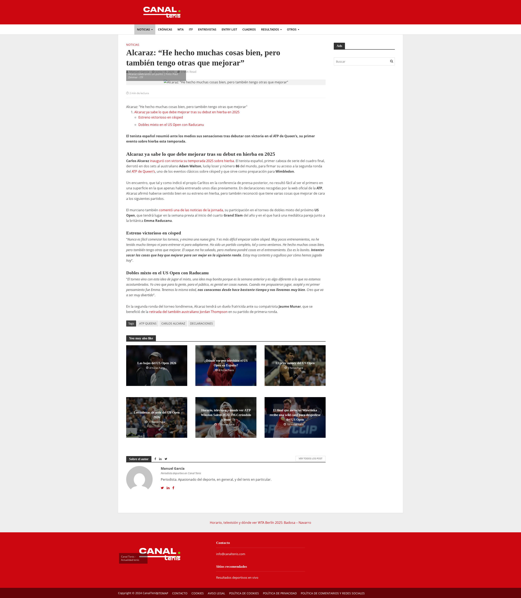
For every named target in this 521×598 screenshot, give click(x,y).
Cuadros (249, 29)
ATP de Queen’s (143, 171)
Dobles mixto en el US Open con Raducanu (171, 124)
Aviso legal (216, 593)
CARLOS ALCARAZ (173, 323)
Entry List (229, 29)
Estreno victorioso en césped (160, 117)
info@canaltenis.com (230, 554)
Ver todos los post (310, 458)
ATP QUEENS (148, 323)
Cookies (198, 593)
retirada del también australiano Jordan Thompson (188, 311)
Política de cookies (244, 593)
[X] (162, 488)
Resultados (270, 29)
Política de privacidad (280, 593)
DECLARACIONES (201, 323)
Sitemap (162, 593)
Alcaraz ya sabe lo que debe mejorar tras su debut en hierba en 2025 (187, 112)
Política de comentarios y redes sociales (333, 593)
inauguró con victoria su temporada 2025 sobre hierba (192, 161)
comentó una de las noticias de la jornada (191, 210)
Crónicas (165, 29)
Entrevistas (207, 29)
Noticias (143, 29)
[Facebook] (173, 488)
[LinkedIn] (168, 488)
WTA (180, 29)
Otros (292, 29)
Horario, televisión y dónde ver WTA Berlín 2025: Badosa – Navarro (260, 522)
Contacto (179, 593)
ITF (191, 29)
